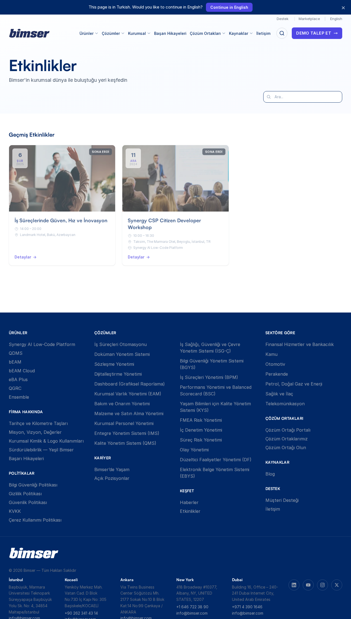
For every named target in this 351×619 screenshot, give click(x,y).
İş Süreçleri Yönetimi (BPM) (209, 377)
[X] (336, 584)
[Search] (281, 33)
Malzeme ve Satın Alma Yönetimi (128, 413)
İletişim (263, 33)
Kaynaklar (238, 33)
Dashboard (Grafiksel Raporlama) (129, 384)
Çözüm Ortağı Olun (285, 447)
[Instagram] (322, 584)
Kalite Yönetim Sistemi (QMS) (125, 443)
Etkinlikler (190, 511)
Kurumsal (137, 33)
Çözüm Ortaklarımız (286, 438)
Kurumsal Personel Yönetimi (124, 423)
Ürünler (87, 33)
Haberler (189, 502)
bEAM (15, 362)
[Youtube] (308, 584)
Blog (270, 474)
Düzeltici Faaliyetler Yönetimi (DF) (215, 459)
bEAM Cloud (22, 370)
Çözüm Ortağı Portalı (287, 430)
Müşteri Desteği (282, 500)
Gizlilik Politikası (25, 493)
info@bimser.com (192, 613)
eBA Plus (18, 379)
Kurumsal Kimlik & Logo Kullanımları (46, 441)
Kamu (271, 354)
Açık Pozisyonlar (111, 478)
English (336, 18)
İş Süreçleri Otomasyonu (120, 344)
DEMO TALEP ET (313, 33)
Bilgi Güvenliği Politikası (33, 485)
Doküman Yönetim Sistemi (122, 354)
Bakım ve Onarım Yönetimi (122, 403)
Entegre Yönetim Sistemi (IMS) (126, 433)
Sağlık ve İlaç (279, 393)
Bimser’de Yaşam (111, 469)
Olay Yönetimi (194, 449)
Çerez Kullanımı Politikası (35, 520)
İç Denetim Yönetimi (201, 430)
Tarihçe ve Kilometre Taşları (38, 423)
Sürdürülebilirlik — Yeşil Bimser (41, 449)
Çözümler (111, 33)
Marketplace (309, 18)
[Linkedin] (293, 584)
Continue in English (229, 7)
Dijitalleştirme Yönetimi (118, 374)
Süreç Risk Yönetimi (201, 440)
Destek (282, 18)
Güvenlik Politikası (28, 502)
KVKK (15, 511)
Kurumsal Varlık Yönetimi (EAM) (127, 393)
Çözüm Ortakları (205, 33)
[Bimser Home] (29, 33)
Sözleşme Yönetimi (114, 364)
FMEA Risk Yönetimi (201, 420)
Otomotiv (275, 364)
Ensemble (19, 397)
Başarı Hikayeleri (170, 33)
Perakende (276, 374)
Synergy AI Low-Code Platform (42, 344)
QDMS (15, 353)
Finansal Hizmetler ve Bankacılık (299, 344)
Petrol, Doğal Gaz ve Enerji (293, 384)
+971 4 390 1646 (247, 606)
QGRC (15, 388)
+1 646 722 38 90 (192, 606)
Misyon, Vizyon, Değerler (35, 432)
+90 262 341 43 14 (81, 613)
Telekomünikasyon (285, 403)
